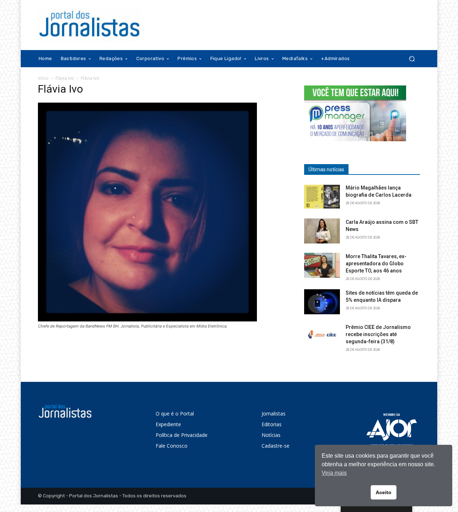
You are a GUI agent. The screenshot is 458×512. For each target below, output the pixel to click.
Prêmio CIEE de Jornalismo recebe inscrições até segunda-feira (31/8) (378, 334)
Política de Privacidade (182, 435)
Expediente (168, 424)
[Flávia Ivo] (147, 319)
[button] (411, 58)
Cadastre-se (275, 445)
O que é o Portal (175, 413)
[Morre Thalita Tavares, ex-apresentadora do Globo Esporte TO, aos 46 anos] (322, 265)
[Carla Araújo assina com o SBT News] (322, 230)
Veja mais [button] (334, 473)
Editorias (272, 424)
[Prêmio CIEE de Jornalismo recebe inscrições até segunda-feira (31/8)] (322, 336)
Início (43, 78)
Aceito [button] (383, 492)
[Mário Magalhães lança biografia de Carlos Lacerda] (322, 196)
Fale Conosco (171, 445)
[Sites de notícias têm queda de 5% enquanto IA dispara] (322, 301)
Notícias (271, 435)
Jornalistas (274, 413)
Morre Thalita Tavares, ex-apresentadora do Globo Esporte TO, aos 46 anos (376, 263)
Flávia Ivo (64, 78)
